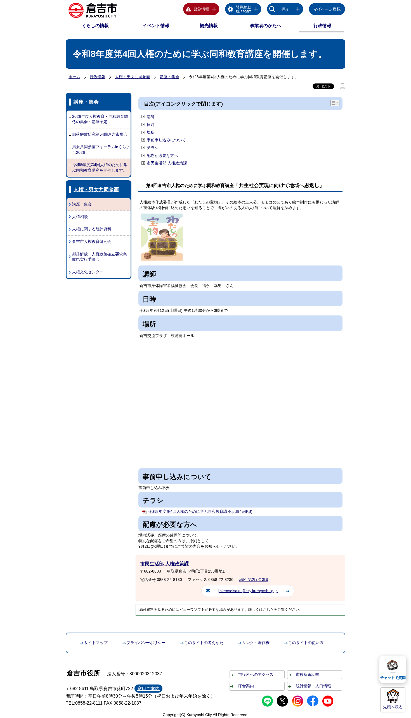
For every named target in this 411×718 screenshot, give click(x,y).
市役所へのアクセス (255, 674)
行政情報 (322, 25)
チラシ (153, 147)
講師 (151, 116)
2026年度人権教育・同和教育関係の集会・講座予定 (100, 119)
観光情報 (209, 25)
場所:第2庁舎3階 (253, 579)
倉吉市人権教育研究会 (91, 241)
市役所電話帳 (307, 674)
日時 (151, 124)
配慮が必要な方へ (162, 155)
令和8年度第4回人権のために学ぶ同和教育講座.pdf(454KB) (200, 511)
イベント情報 (156, 25)
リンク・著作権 (256, 642)
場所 (151, 132)
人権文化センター (87, 272)
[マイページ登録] (327, 10)
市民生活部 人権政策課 (167, 163)
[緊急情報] (201, 10)
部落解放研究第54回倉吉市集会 (99, 134)
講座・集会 (169, 77)
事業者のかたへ (265, 25)
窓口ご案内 (148, 688)
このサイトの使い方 (305, 642)
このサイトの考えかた (203, 642)
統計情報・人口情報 (313, 686)
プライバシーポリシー (146, 642)
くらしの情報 (95, 25)
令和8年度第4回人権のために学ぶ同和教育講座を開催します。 (99, 167)
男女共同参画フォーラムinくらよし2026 (101, 150)
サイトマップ (96, 642)
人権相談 (80, 216)
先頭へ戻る (393, 707)
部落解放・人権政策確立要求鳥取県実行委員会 (99, 257)
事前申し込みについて (166, 140)
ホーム (74, 77)
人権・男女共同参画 (132, 77)
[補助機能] (243, 10)
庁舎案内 (246, 686)
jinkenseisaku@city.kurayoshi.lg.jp (248, 590)
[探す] (285, 10)
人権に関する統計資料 (91, 229)
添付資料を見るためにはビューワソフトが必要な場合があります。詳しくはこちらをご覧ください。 (221, 610)
